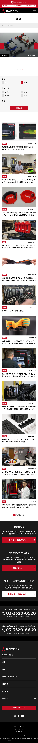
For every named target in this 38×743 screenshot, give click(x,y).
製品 (3, 669)
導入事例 (5, 691)
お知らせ (5, 684)
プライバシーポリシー (19, 726)
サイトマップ (19, 729)
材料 (3, 662)
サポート (5, 699)
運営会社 (19, 731)
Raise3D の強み (7, 655)
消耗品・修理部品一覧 (9, 677)
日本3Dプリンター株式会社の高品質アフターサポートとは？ (18, 6)
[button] (36, 46)
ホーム (4, 26)
